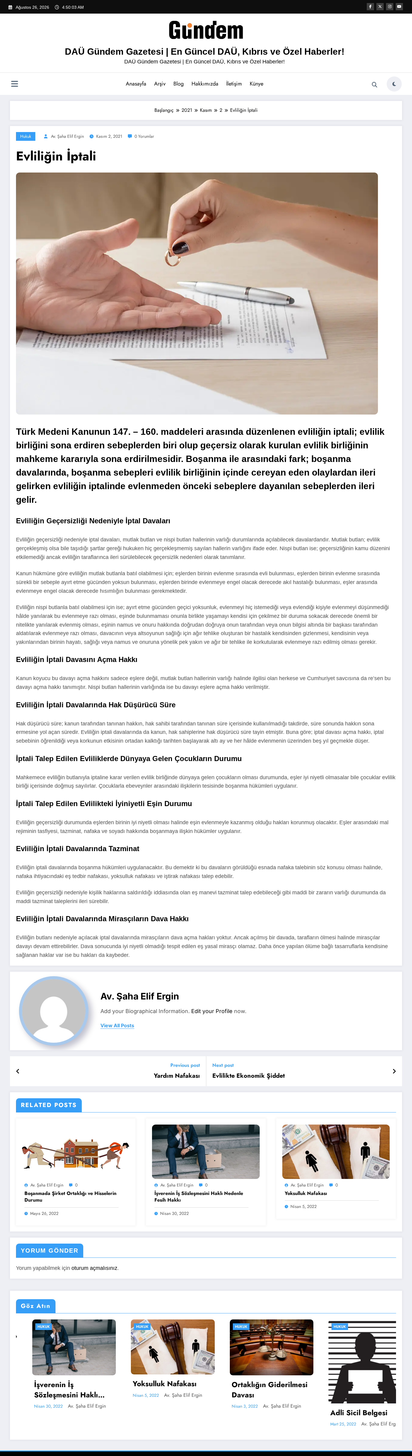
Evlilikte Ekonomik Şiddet (248, 1076)
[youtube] (399, 6)
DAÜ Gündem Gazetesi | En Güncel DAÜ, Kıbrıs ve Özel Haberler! (204, 51)
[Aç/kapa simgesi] (14, 84)
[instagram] (389, 6)
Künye (256, 84)
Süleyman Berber (363, 1406)
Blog (178, 84)
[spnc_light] (394, 84)
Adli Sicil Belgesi (244, 1413)
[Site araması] (374, 84)
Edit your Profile (212, 1011)
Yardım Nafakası (177, 1076)
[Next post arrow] (394, 1071)
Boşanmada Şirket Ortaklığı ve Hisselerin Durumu (70, 1196)
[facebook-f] (370, 6)
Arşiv (160, 84)
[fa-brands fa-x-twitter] (380, 6)
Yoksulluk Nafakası (306, 1193)
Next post (223, 1065)
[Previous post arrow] (18, 1071)
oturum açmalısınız (94, 1268)
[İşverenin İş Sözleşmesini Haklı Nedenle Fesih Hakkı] (205, 1151)
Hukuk (25, 136)
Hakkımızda (205, 84)
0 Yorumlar (144, 136)
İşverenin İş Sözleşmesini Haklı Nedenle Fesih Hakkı (198, 1196)
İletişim (234, 84)
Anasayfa (136, 84)
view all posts (117, 1025)
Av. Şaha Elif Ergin (67, 136)
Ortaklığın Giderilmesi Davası (155, 1390)
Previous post (185, 1065)
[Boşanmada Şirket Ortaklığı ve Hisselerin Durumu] (75, 1151)
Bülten (324, 1326)
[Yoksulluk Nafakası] (336, 1151)
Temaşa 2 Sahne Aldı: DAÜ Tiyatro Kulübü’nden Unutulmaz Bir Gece (351, 1390)
